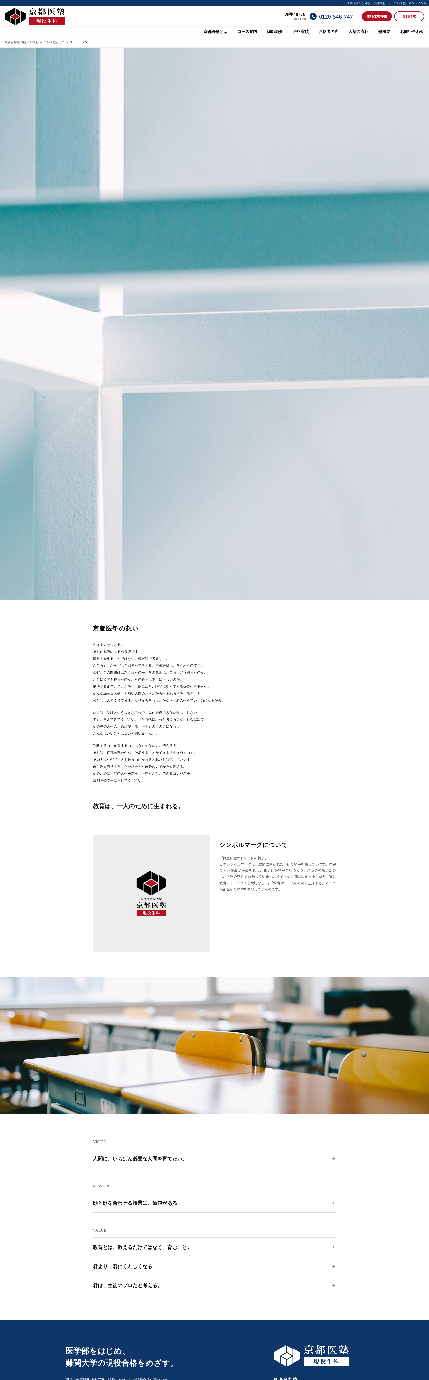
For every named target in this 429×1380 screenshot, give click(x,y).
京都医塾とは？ (54, 42)
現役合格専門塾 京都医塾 (21, 42)
